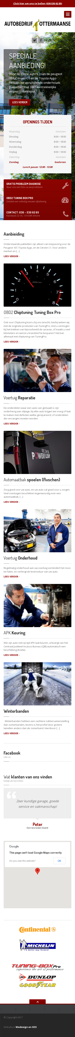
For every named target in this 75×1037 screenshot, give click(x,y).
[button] (37, 871)
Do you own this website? (22, 860)
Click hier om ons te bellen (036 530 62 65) (37, 3)
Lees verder (19, 102)
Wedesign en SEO (26, 1027)
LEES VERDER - (12, 256)
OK (59, 860)
